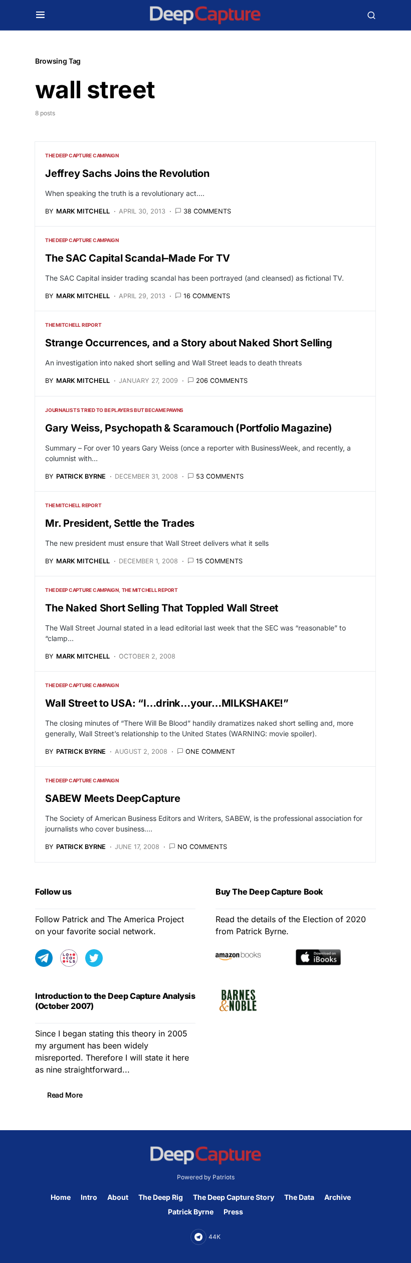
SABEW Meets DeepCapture (112, 798)
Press (233, 1211)
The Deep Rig (160, 1197)
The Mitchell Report (73, 325)
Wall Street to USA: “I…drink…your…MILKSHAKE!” (167, 703)
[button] (40, 15)
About (117, 1197)
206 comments (222, 380)
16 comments (206, 296)
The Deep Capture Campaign (82, 155)
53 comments (220, 476)
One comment (210, 751)
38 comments (207, 211)
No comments (202, 847)
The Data (299, 1197)
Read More (65, 1095)
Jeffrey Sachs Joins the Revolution (127, 173)
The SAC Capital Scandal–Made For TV (137, 258)
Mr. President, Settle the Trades (119, 523)
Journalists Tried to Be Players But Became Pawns (114, 410)
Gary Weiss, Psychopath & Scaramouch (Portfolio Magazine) (188, 428)
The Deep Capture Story (233, 1197)
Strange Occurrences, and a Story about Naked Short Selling (188, 343)
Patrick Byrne (191, 1211)
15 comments (219, 561)
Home (61, 1197)
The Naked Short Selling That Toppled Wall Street (161, 608)
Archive (337, 1197)
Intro (89, 1197)
